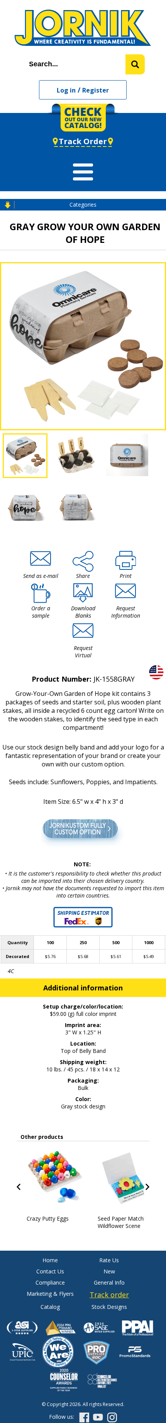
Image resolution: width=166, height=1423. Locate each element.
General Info (109, 1282)
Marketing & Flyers (50, 1293)
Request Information (125, 612)
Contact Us (50, 1271)
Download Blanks (83, 612)
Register (95, 90)
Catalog (50, 1306)
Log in (66, 90)
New (109, 1271)
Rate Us (109, 1260)
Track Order (83, 141)
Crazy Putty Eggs (48, 1218)
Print (126, 575)
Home (50, 1260)
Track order (109, 1294)
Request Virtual (83, 651)
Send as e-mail (40, 575)
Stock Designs (109, 1306)
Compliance (50, 1282)
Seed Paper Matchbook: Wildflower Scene (128, 1222)
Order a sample (40, 612)
